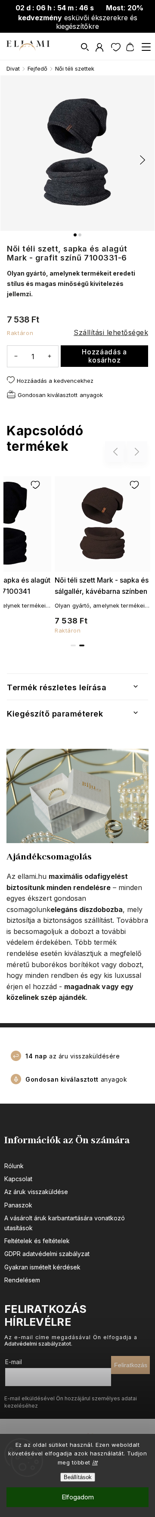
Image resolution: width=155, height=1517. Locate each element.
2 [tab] (81, 645)
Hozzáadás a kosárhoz (104, 356)
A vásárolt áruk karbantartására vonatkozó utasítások (64, 1222)
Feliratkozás (130, 1365)
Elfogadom (78, 1497)
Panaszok (18, 1205)
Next (137, 452)
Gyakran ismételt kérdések (42, 1267)
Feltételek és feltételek (37, 1240)
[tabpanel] (102, 553)
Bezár (127, 419)
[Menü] (146, 47)
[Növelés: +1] (49, 356)
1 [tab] (73, 645)
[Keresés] (85, 47)
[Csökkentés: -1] (16, 356)
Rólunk (14, 1166)
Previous (117, 452)
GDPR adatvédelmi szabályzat (47, 1253)
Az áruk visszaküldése (36, 1191)
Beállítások (78, 1477)
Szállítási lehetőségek (111, 332)
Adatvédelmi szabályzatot (37, 1343)
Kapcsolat (18, 1178)
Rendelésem (22, 1280)
